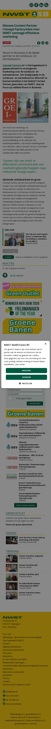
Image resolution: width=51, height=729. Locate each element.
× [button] (45, 344)
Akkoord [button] (26, 370)
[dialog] (25, 364)
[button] (25, 383)
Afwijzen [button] (26, 377)
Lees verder (20, 364)
